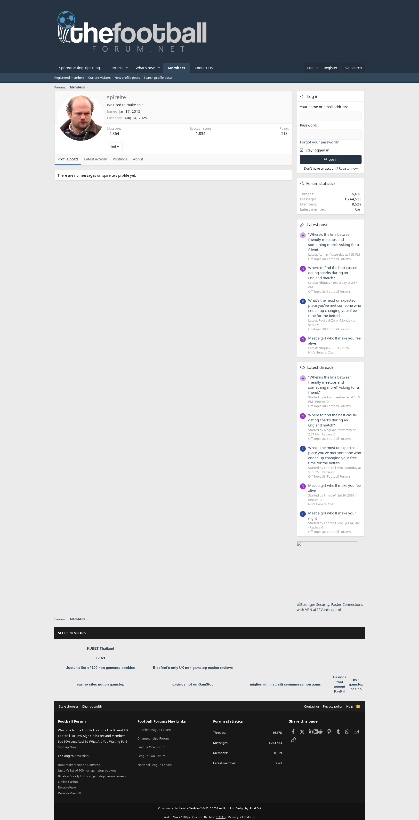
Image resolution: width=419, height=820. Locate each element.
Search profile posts (158, 77)
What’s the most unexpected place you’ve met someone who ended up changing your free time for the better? (334, 308)
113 (284, 133)
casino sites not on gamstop (100, 684)
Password (308, 125)
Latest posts (318, 224)
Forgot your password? (319, 142)
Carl (358, 209)
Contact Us (204, 67)
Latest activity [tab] (95, 159)
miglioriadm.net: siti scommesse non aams (285, 684)
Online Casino (68, 782)
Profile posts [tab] (67, 159)
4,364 (114, 133)
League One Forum (151, 747)
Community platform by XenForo (196, 808)
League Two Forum (151, 756)
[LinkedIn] (311, 731)
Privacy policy (333, 706)
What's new (145, 67)
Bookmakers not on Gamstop (79, 765)
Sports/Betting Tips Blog (79, 67)
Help (349, 706)
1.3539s (221, 817)
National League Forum (154, 765)
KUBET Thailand (100, 648)
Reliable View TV (69, 793)
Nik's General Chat (321, 352)
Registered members (69, 77)
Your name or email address (323, 106)
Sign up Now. (67, 747)
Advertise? (81, 756)
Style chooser (68, 706)
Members (176, 67)
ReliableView (67, 787)
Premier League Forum (154, 729)
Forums (116, 67)
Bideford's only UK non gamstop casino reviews (193, 668)
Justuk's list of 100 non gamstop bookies (100, 668)
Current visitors (99, 77)
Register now (348, 168)
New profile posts (127, 77)
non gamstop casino (356, 684)
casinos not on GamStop (193, 684)
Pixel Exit (255, 808)
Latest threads (320, 367)
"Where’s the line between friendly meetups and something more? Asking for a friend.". (333, 242)
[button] (127, 68)
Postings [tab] (120, 159)
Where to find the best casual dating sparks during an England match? (332, 272)
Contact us (312, 706)
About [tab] (138, 159)
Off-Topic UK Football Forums (329, 259)
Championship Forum (153, 738)
